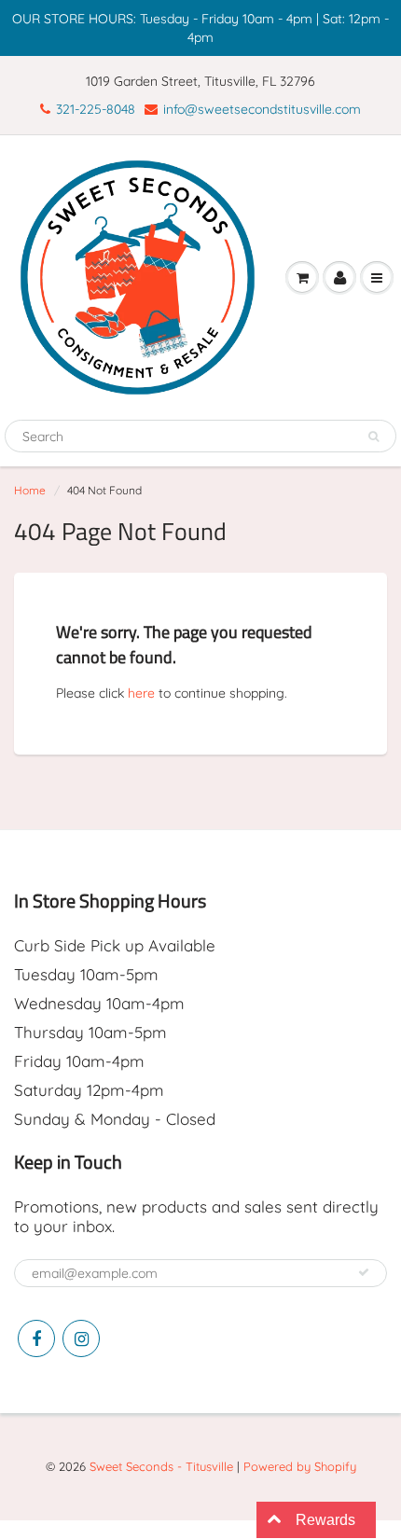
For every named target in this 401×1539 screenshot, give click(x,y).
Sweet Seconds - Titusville (161, 1466)
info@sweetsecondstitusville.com (262, 109)
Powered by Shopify (299, 1466)
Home (30, 490)
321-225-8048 (95, 109)
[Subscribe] (363, 1272)
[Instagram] (81, 1338)
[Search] (373, 436)
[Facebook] (36, 1338)
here (141, 693)
